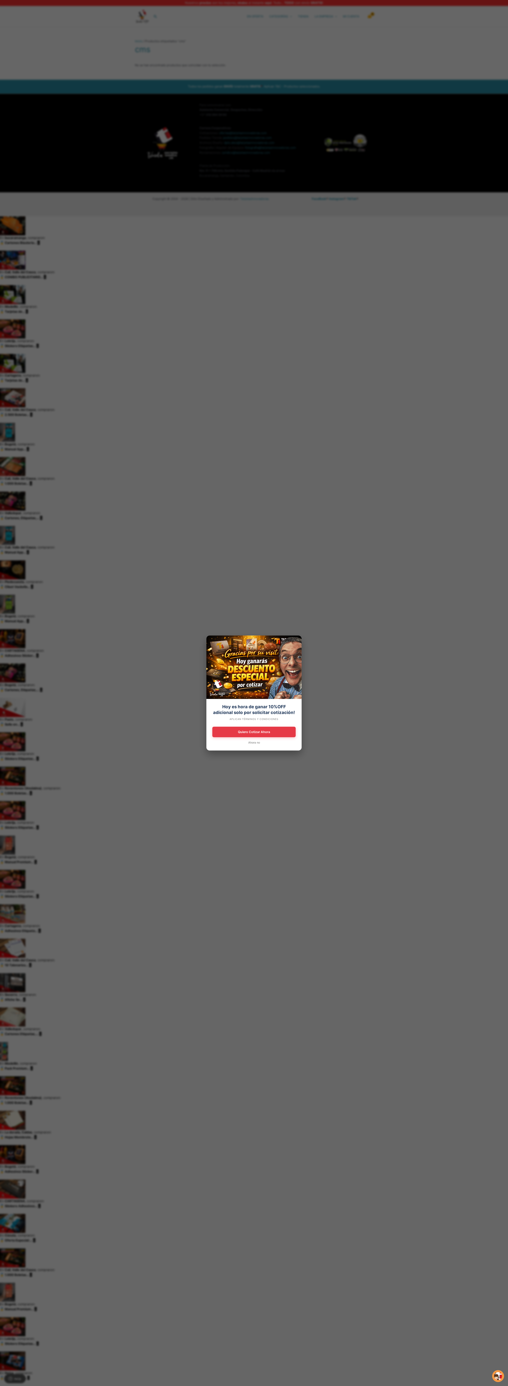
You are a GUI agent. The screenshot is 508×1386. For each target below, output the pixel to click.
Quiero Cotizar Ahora (254, 732)
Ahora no (254, 742)
